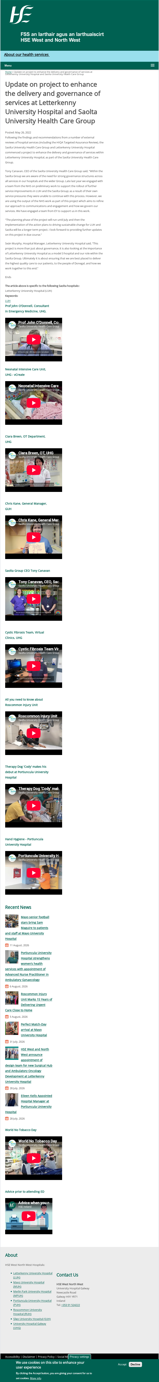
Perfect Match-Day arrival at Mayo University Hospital (34, 1029)
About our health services (27, 54)
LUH (8, 301)
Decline (135, 1364)
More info (35, 1378)
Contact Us (67, 1275)
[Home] (20, 14)
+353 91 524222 (70, 1305)
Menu (8, 65)
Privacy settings (79, 1356)
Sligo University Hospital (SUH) (32, 1319)
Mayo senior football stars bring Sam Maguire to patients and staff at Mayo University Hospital (27, 928)
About (11, 1255)
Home (8, 71)
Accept (122, 1364)
